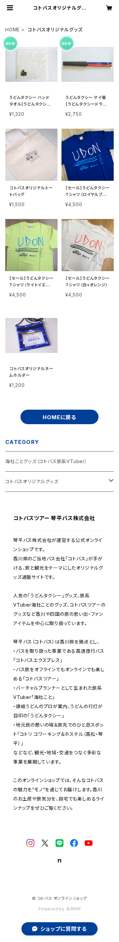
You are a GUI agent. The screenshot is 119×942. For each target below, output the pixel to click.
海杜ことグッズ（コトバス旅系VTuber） (46, 461)
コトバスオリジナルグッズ (32, 481)
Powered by (52, 908)
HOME (12, 29)
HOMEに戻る (59, 417)
